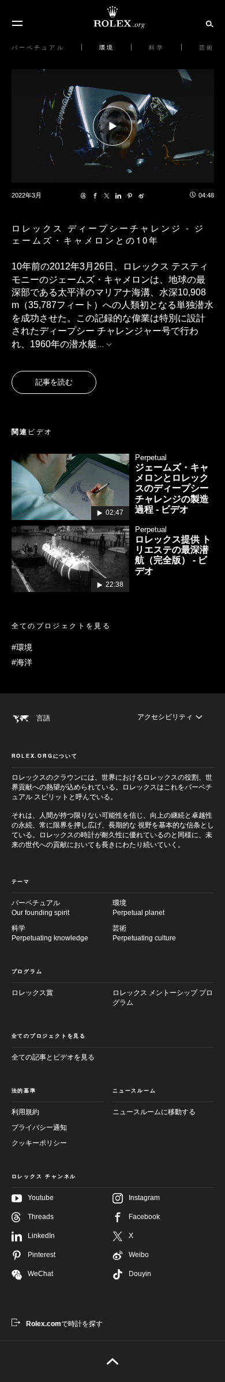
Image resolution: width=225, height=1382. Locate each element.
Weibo (139, 1255)
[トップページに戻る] (113, 1361)
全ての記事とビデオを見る (53, 1057)
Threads (41, 1217)
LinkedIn (41, 1236)
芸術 (144, 933)
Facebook (144, 1217)
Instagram (144, 1198)
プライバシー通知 (39, 1127)
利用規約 (25, 1112)
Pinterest (41, 1255)
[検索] (208, 23)
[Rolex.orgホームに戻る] (112, 17)
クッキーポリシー (39, 1143)
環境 (138, 908)
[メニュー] (17, 24)
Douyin (140, 1274)
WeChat (40, 1274)
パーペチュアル (40, 908)
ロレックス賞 (32, 993)
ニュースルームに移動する (154, 1112)
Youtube (41, 1198)
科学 (50, 933)
